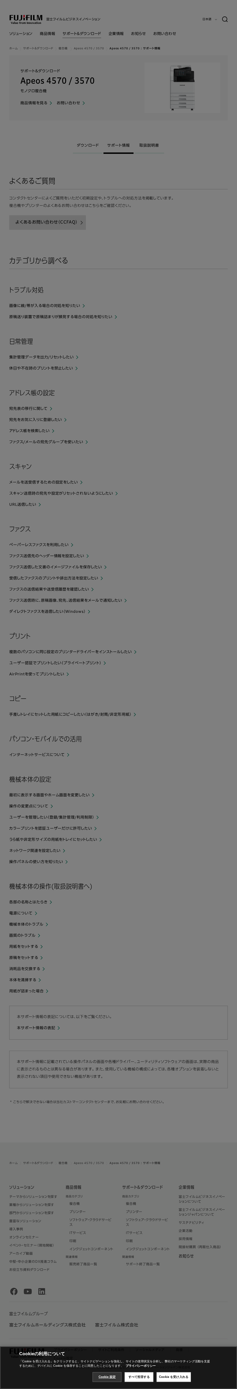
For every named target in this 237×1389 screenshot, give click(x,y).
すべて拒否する (139, 1377)
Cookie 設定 (107, 1377)
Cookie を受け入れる (173, 1377)
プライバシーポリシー (141, 1365)
